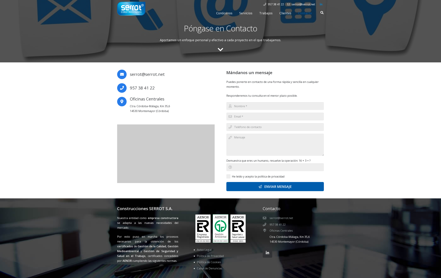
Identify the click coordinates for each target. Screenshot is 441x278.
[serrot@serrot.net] (266, 218)
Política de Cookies (209, 262)
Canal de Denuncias (209, 268)
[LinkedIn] (321, 4)
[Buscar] (322, 13)
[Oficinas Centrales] (266, 236)
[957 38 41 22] (266, 224)
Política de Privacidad (210, 256)
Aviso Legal (204, 250)
